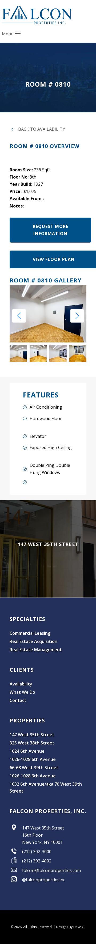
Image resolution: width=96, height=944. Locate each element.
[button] (77, 316)
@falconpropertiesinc (43, 880)
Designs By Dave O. (70, 927)
